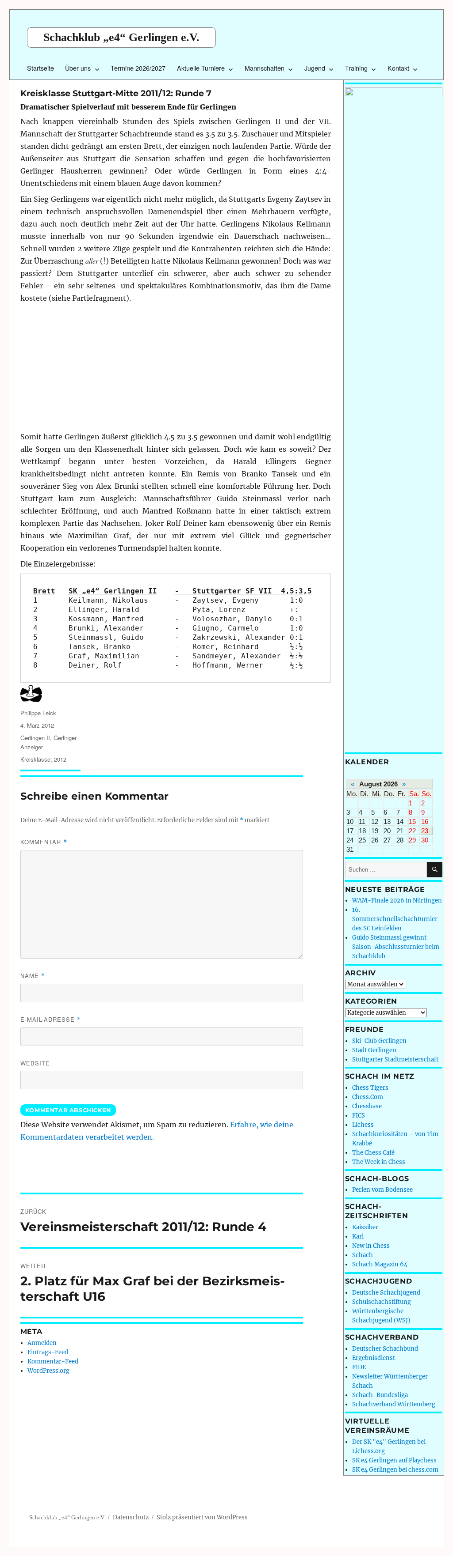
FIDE (359, 1367)
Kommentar (43, 842)
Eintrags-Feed (47, 1352)
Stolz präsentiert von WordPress (202, 1517)
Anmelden (42, 1343)
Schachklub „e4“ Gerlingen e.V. (121, 37)
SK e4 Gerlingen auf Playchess (394, 1460)
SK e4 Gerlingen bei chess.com (395, 1469)
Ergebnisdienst (373, 1358)
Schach (362, 1255)
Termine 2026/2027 (138, 67)
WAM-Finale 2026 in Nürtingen (397, 900)
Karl (358, 1236)
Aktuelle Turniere (201, 67)
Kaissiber (365, 1227)
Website (35, 1063)
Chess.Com (367, 1097)
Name (32, 975)
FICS (358, 1115)
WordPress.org (48, 1371)
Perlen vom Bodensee (382, 1189)
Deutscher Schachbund (385, 1348)
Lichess (363, 1125)
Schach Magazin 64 (379, 1264)
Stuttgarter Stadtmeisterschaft (395, 1059)
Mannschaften (264, 67)
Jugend (314, 67)
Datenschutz (131, 1517)
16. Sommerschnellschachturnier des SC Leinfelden (395, 919)
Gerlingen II (35, 737)
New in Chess (371, 1246)
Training (356, 67)
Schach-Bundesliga (380, 1395)
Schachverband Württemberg (393, 1404)
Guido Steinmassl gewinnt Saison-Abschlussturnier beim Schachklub (395, 947)
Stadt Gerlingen (374, 1050)
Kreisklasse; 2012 (43, 759)
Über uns (78, 67)
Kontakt (398, 67)
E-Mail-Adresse (50, 1019)
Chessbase (367, 1106)
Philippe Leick (38, 713)
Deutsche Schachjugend (386, 1292)
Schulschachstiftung (381, 1302)
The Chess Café (373, 1152)
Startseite (40, 67)
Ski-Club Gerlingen (379, 1041)
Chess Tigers (370, 1087)
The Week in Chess (378, 1162)
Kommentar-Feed (52, 1361)
